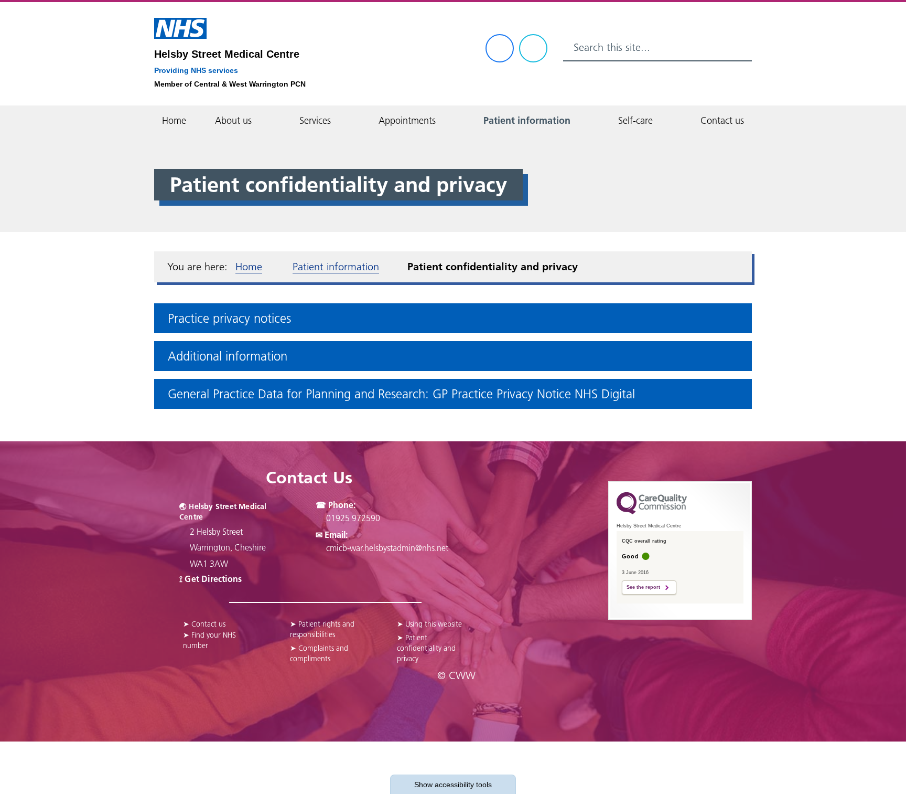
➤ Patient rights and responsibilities (322, 629)
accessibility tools (453, 784)
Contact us (722, 120)
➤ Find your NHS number (209, 640)
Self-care (635, 120)
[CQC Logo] (652, 511)
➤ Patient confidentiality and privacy (426, 648)
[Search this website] (739, 47)
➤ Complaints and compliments (319, 653)
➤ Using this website (429, 624)
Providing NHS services (196, 70)
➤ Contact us (204, 624)
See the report (643, 587)
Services (315, 120)
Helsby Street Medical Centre (226, 54)
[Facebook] (500, 48)
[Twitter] (533, 48)
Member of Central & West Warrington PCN (230, 84)
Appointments (407, 120)
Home (174, 120)
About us (233, 120)
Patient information (526, 120)
